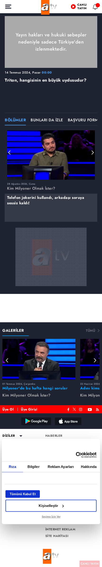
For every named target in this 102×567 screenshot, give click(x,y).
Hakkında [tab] (89, 467)
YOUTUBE (90, 409)
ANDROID (36, 421)
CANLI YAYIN (90, 564)
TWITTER (74, 408)
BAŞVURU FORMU (84, 120)
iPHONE (67, 421)
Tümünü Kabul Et (23, 494)
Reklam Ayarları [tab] (61, 467)
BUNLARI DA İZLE (47, 120)
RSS (98, 409)
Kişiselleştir (48, 506)
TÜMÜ (90, 330)
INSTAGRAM (81, 409)
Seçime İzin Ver (51, 516)
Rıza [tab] (12, 467)
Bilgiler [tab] (34, 467)
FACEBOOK (68, 409)
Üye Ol (8, 409)
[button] (9, 152)
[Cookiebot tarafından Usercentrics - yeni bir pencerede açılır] (76, 455)
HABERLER (53, 436)
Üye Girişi (29, 409)
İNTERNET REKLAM (60, 529)
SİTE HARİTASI (57, 536)
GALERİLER (13, 330)
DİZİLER (8, 436)
